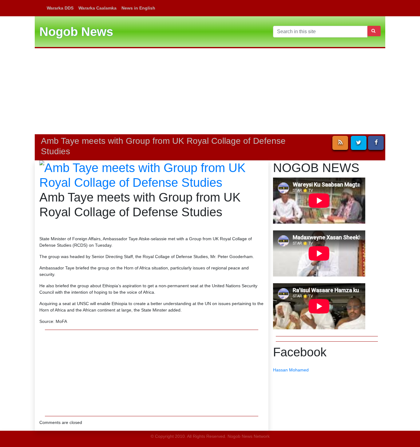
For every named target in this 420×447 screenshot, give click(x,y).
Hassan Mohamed (291, 369)
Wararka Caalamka (97, 8)
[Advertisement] (210, 91)
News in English (138, 8)
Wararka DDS (60, 8)
